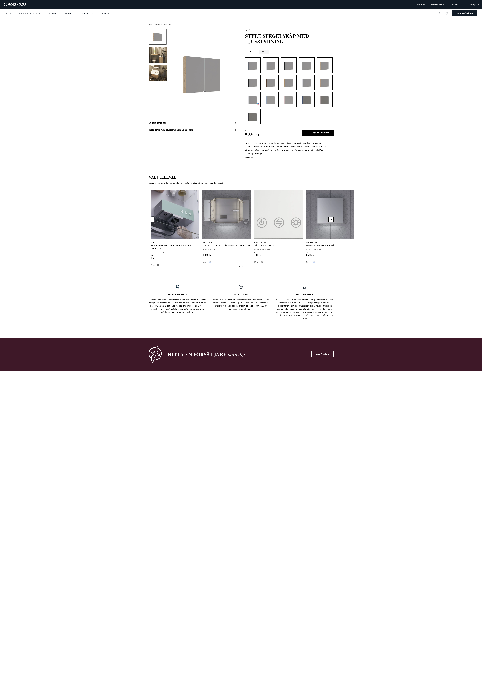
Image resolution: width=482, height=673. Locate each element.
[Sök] (438, 13)
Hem (150, 24)
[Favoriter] (446, 13)
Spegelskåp (158, 24)
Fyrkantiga (167, 24)
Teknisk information (439, 5)
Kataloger (68, 13)
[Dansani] (15, 5)
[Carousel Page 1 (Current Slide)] (239, 266)
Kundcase (105, 13)
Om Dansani (420, 5)
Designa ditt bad (87, 13)
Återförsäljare (322, 354)
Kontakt (455, 5)
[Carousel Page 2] (242, 266)
